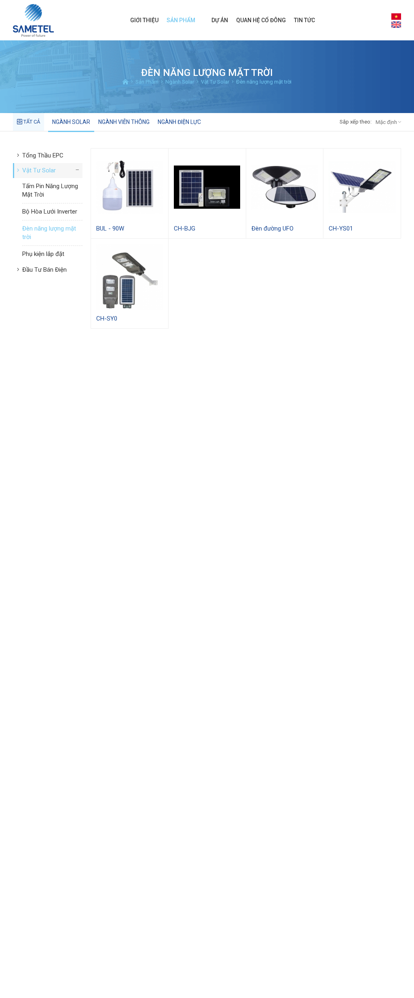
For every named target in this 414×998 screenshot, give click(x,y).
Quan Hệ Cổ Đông (261, 20)
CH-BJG (184, 228)
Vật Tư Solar (39, 170)
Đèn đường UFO (272, 228)
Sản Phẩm (181, 20)
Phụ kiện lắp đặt (43, 254)
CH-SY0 (106, 318)
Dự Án (219, 20)
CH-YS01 (341, 228)
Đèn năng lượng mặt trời (49, 233)
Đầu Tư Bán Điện (44, 269)
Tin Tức (304, 20)
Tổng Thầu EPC (42, 155)
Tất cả (31, 122)
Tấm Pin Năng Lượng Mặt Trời (50, 190)
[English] (396, 24)
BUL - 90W (110, 228)
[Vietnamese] (396, 16)
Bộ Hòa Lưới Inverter (49, 211)
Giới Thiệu (144, 20)
